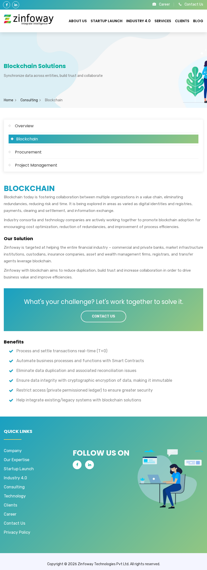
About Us (78, 20)
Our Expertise (16, 459)
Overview (24, 126)
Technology (15, 496)
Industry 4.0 (138, 20)
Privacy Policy (17, 532)
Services (162, 20)
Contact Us (194, 4)
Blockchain (27, 139)
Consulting (29, 100)
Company (13, 450)
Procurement (28, 152)
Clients (182, 20)
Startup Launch (106, 20)
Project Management (36, 165)
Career (164, 4)
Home (8, 100)
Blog (198, 20)
